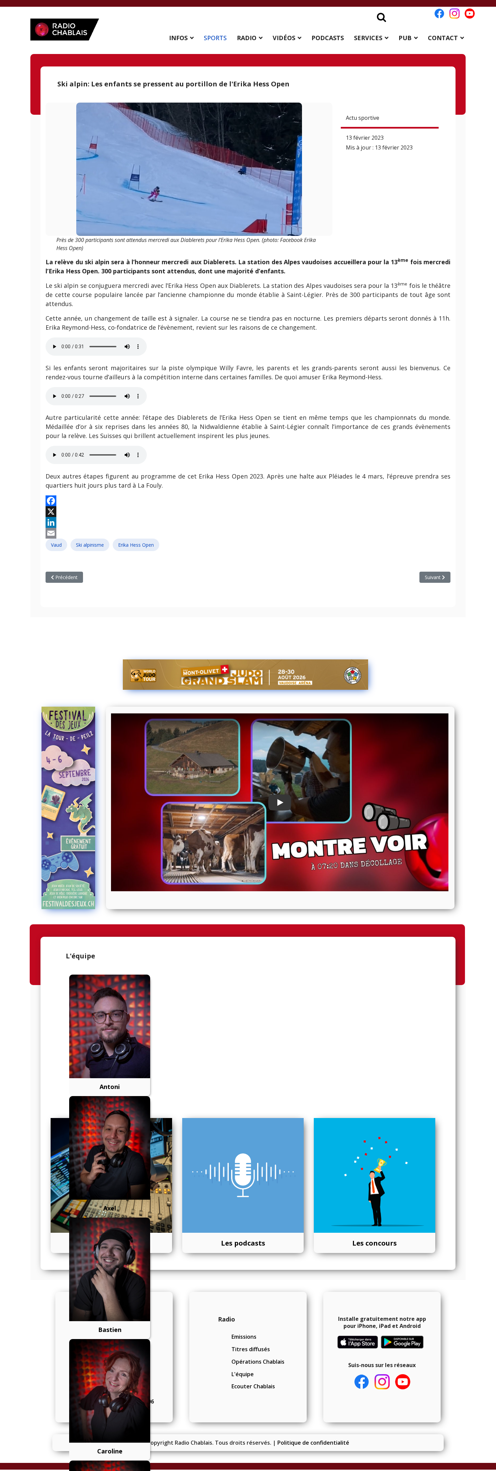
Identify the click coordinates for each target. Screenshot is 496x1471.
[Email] (248, 533)
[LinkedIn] (248, 522)
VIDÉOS (284, 38)
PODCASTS (327, 38)
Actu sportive (362, 117)
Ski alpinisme (90, 545)
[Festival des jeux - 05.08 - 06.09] (71, 808)
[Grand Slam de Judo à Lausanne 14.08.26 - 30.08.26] (246, 674)
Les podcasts (243, 1243)
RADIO (246, 38)
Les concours (374, 1243)
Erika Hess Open (136, 545)
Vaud (56, 545)
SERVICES (368, 38)
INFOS (178, 38)
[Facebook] (248, 500)
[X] (248, 511)
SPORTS (215, 38)
